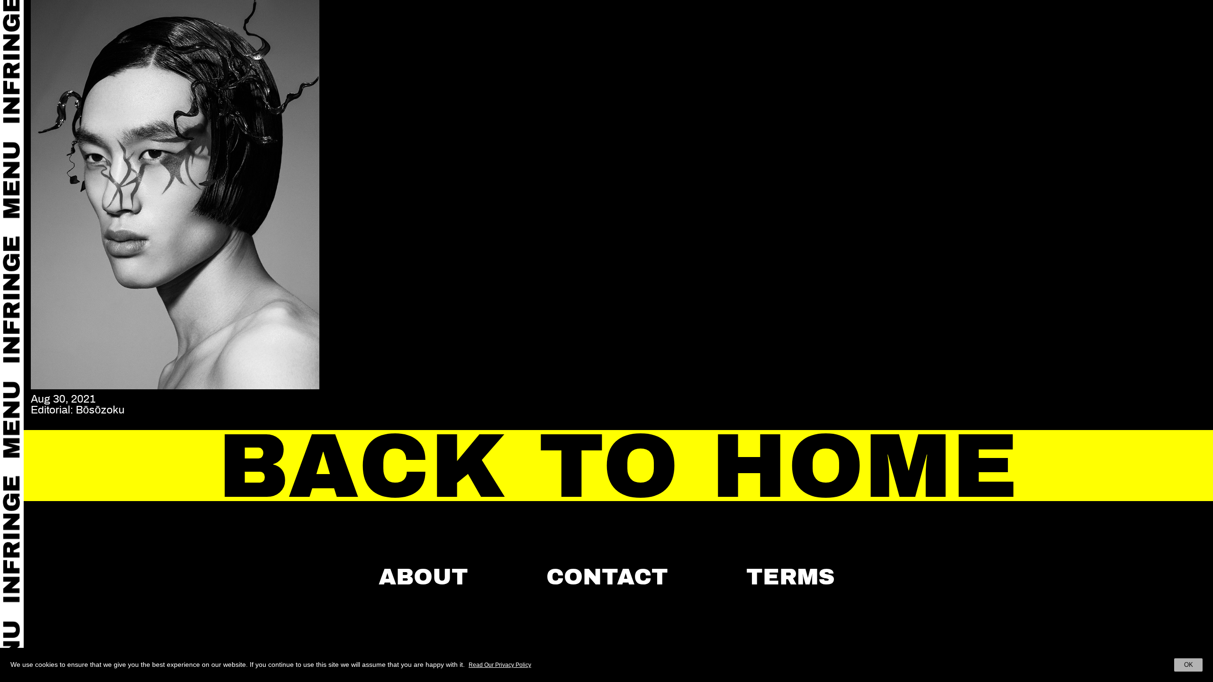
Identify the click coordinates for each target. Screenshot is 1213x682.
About (423, 577)
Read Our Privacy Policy (500, 665)
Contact (607, 577)
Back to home (618, 466)
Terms (790, 577)
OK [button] (1188, 664)
